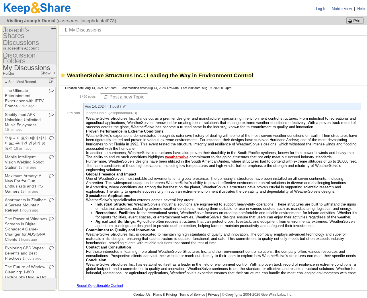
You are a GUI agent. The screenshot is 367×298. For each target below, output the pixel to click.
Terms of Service (192, 294)
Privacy (213, 294)
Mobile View (342, 9)
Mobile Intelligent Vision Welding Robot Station (24, 162)
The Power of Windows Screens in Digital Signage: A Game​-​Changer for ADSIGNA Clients (26, 229)
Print (357, 20)
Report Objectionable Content (100, 286)
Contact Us (142, 294)
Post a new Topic (126, 96)
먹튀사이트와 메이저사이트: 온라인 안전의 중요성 (25, 143)
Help (361, 9)
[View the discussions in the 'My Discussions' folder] (83, 29)
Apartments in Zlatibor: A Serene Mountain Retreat (25, 205)
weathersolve (176, 157)
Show (46, 73)
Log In (321, 9)
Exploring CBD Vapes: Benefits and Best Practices (25, 253)
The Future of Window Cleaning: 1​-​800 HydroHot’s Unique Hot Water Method (25, 277)
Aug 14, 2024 (103, 106)
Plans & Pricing (165, 294)
